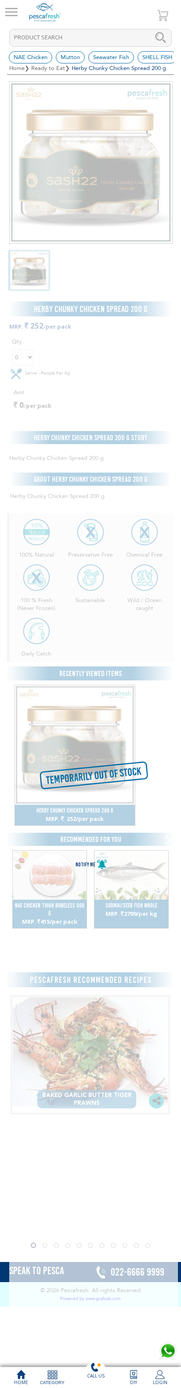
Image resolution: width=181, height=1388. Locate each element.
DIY (133, 1382)
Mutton (70, 57)
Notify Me (86, 864)
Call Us (96, 1376)
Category (52, 1383)
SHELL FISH (157, 57)
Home (17, 68)
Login (160, 1382)
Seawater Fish (111, 57)
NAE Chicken (30, 57)
